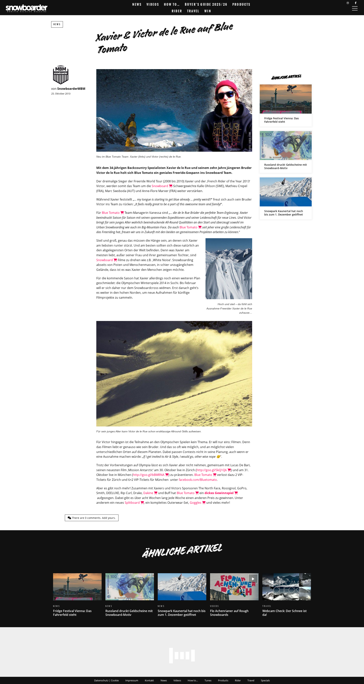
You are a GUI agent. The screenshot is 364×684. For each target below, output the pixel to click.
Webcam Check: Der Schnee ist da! (286, 597)
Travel (193, 11)
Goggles (196, 503)
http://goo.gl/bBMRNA (149, 475)
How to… (172, 4)
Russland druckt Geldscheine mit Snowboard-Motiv (286, 152)
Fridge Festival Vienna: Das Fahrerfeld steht (286, 105)
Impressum (131, 680)
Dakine (148, 493)
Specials (265, 680)
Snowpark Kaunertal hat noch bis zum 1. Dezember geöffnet (286, 198)
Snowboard (160, 186)
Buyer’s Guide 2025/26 (206, 4)
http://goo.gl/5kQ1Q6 (212, 470)
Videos (153, 4)
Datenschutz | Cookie (106, 680)
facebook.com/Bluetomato (198, 480)
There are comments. (93, 518)
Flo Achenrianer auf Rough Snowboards (234, 597)
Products (241, 4)
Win (207, 11)
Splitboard (132, 503)
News (137, 4)
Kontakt (149, 680)
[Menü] (354, 8)
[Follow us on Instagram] (347, 3)
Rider (177, 11)
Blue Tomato (111, 213)
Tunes (208, 680)
